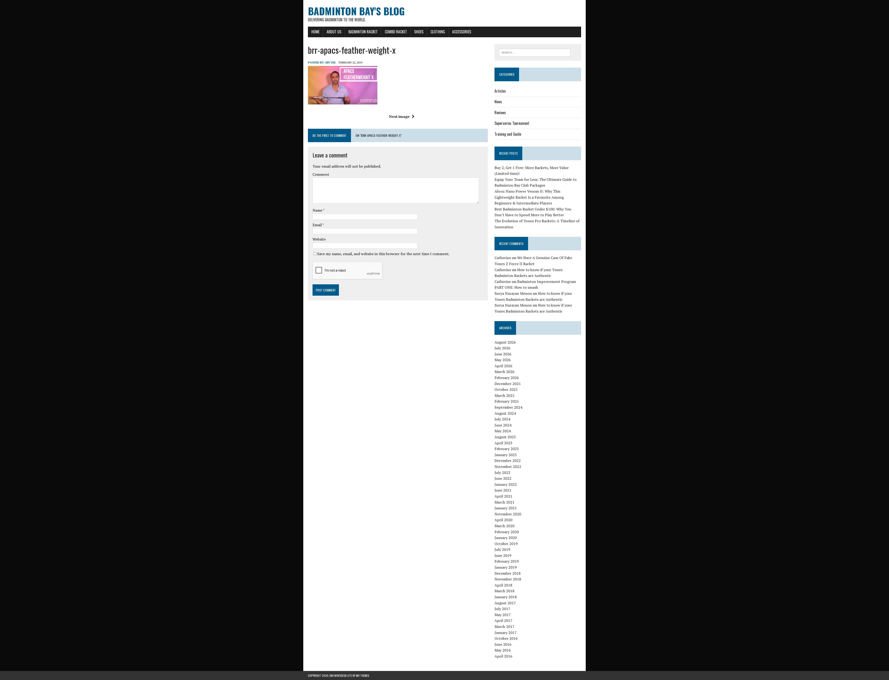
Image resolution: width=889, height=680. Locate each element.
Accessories (461, 31)
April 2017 (503, 620)
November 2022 (508, 466)
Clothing (438, 31)
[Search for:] (534, 52)
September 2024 (508, 407)
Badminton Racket (363, 31)
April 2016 (503, 656)
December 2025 (508, 383)
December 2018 (508, 573)
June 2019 (503, 555)
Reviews (500, 112)
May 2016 (503, 650)
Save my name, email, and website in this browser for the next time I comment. (383, 253)
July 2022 (502, 472)
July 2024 (502, 419)
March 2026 (504, 371)
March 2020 (504, 525)
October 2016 (506, 638)
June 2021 (503, 490)
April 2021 (503, 496)
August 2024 (505, 413)
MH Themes (362, 675)
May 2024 (503, 430)
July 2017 (502, 608)
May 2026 (503, 359)
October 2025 (506, 389)
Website (319, 239)
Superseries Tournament (512, 123)
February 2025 (507, 401)
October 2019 (506, 543)
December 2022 (508, 460)
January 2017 (506, 632)
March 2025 (504, 395)
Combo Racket (396, 31)
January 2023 (506, 454)
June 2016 (503, 644)
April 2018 (503, 585)
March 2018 (504, 590)
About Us (334, 31)
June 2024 (503, 425)
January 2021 (506, 508)
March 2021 (504, 502)
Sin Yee (330, 62)
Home (315, 31)
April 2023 (503, 442)
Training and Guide (508, 134)
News (498, 101)
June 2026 (503, 354)
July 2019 (502, 549)
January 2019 (506, 567)
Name (318, 210)
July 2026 (502, 348)
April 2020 (503, 519)
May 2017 (503, 614)
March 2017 (504, 626)
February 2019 (507, 561)
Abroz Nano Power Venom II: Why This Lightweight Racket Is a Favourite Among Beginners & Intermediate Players (529, 197)
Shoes (418, 31)
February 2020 (507, 531)
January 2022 (506, 484)
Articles (500, 91)
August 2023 (505, 436)
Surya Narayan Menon (513, 293)
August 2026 (505, 342)
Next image (399, 116)
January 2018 (506, 596)
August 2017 (505, 602)
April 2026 (503, 365)
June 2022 (503, 478)
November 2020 (508, 514)
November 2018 (508, 579)
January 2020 (506, 537)
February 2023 (507, 448)
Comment (321, 174)
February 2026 (507, 377)
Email (317, 224)
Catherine (503, 257)
